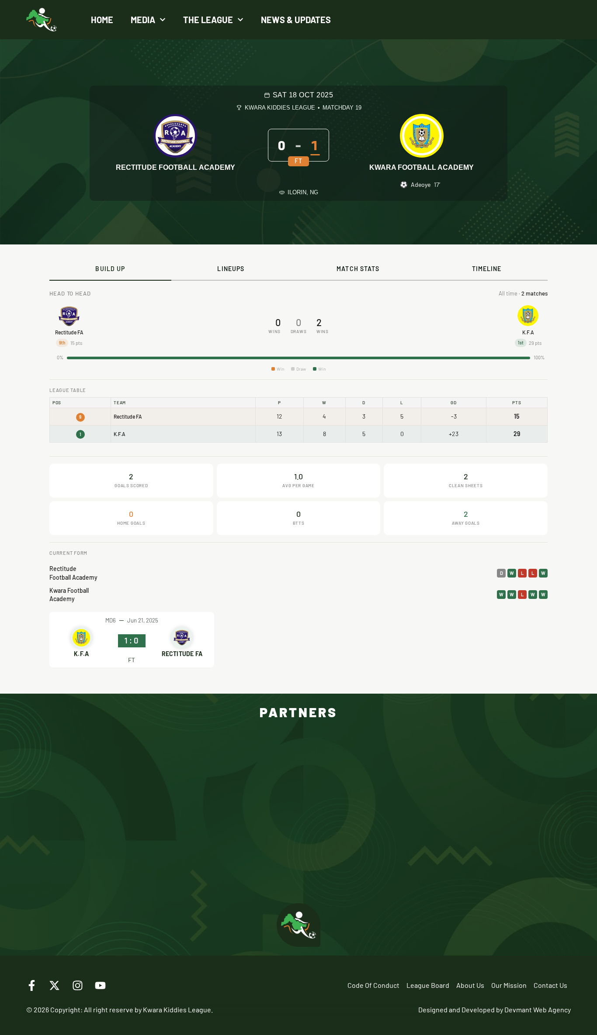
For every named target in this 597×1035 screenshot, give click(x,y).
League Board (427, 985)
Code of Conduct (373, 985)
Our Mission (509, 985)
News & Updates (296, 19)
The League (208, 19)
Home (102, 19)
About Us (470, 985)
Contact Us (550, 985)
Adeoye (420, 184)
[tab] (110, 269)
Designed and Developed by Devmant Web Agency (494, 1009)
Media (143, 19)
